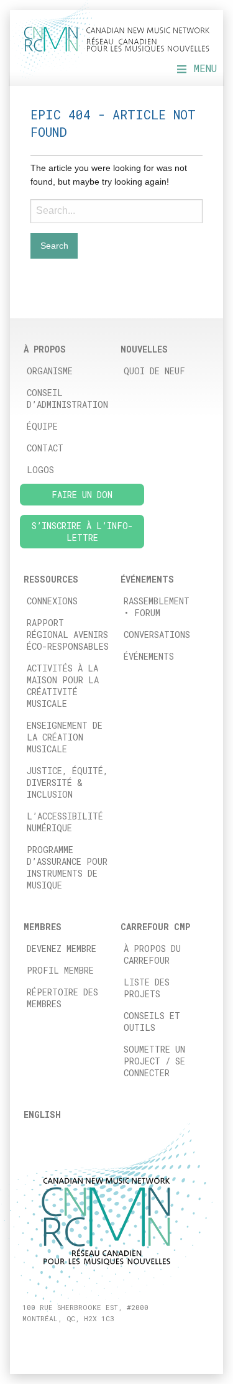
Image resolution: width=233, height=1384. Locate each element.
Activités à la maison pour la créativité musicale (63, 685)
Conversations (157, 634)
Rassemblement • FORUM (157, 607)
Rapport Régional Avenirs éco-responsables (68, 634)
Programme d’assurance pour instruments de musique (67, 867)
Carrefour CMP (155, 927)
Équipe (42, 426)
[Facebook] (27, 1340)
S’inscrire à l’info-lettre (82, 531)
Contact (45, 448)
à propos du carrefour (152, 954)
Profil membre (60, 970)
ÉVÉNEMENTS (147, 579)
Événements (149, 656)
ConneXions (52, 601)
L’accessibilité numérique (65, 822)
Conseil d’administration (67, 398)
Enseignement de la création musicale (65, 737)
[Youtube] (70, 1340)
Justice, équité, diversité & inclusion (67, 782)
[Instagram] (41, 1340)
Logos (40, 470)
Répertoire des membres (62, 998)
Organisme (50, 371)
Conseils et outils (152, 1021)
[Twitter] (56, 1340)
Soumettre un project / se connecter (154, 1061)
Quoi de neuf (154, 371)
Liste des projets (147, 988)
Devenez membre (61, 948)
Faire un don (82, 495)
